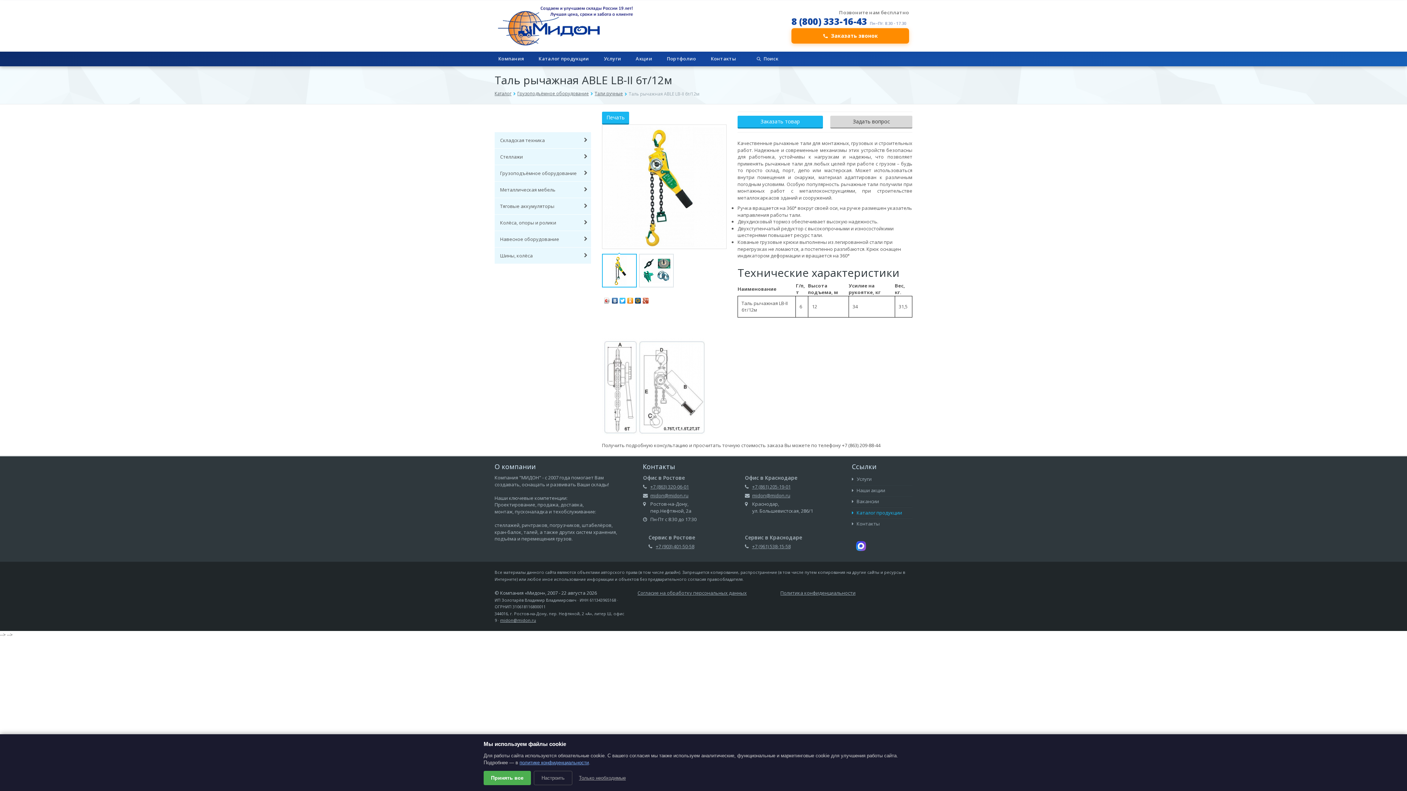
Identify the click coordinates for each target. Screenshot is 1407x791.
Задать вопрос (871, 121)
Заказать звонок (854, 35)
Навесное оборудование (529, 239)
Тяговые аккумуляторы (527, 206)
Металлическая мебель (527, 189)
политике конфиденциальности (554, 762)
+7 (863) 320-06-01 (669, 486)
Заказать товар (780, 121)
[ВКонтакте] (615, 299)
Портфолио (681, 58)
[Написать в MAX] (861, 545)
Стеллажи (511, 156)
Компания (511, 58)
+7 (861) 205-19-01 (771, 486)
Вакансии (867, 501)
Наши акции (870, 490)
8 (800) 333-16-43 (829, 21)
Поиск (771, 58)
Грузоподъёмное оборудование (553, 93)
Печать (615, 117)
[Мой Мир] (638, 299)
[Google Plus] (646, 299)
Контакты (723, 58)
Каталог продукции (564, 58)
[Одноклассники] (630, 299)
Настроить (553, 778)
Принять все (507, 778)
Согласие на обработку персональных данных (692, 593)
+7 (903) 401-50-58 (675, 546)
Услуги (612, 58)
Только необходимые (602, 778)
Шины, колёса (516, 255)
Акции (644, 58)
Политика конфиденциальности (818, 593)
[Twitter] (623, 299)
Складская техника (522, 140)
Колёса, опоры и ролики (528, 222)
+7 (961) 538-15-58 (771, 546)
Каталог (503, 93)
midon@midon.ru (669, 495)
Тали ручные (609, 93)
